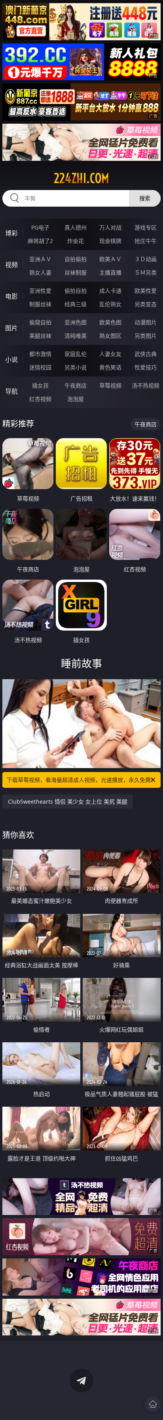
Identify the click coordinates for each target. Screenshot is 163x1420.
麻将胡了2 (40, 241)
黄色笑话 (110, 367)
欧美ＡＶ (110, 259)
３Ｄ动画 (146, 259)
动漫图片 (146, 322)
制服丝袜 (40, 304)
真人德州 (75, 227)
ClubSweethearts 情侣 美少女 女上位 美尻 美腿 (67, 801)
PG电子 (40, 227)
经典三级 (75, 304)
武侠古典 (146, 354)
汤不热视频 (145, 385)
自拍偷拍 (75, 259)
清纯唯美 (75, 335)
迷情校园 (40, 367)
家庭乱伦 (75, 354)
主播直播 (110, 272)
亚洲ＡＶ (40, 259)
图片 (11, 328)
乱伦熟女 (110, 304)
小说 (11, 359)
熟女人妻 (40, 272)
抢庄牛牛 (146, 241)
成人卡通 (110, 290)
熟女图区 (110, 335)
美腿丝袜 (40, 335)
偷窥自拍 (40, 322)
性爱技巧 (146, 367)
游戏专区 (146, 227)
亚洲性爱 (40, 290)
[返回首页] (153, 1404)
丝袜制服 (75, 272)
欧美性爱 (146, 290)
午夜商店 (75, 385)
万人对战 (110, 227)
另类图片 (146, 335)
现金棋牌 (110, 241)
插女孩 (40, 385)
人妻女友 (110, 354)
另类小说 (75, 367)
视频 (11, 264)
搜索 (144, 198)
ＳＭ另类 (146, 272)
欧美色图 (110, 322)
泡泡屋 (75, 399)
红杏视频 (40, 399)
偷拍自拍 (75, 290)
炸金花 (75, 241)
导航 (11, 391)
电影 (11, 296)
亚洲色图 (75, 322)
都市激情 (40, 354)
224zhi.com (81, 178)
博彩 (11, 233)
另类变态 (146, 304)
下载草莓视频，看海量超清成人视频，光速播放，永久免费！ (81, 779)
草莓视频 (110, 385)
